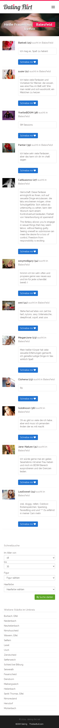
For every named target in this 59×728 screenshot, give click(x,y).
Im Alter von (10, 553)
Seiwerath (9, 669)
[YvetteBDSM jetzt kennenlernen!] (8, 115)
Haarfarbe (9, 584)
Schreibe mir (27, 62)
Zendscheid (10, 655)
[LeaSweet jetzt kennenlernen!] (8, 494)
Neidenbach (10, 621)
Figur (6, 573)
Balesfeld (47, 42)
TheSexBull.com (36, 724)
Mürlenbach (10, 708)
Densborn (9, 679)
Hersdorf (8, 703)
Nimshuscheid (11, 630)
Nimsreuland (10, 698)
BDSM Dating (21, 724)
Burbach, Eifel (11, 616)
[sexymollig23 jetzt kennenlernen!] (8, 263)
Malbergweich (11, 684)
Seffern (7, 640)
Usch (6, 650)
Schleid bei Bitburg (13, 664)
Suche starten (46, 597)
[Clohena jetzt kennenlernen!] (8, 382)
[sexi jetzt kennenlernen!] (8, 305)
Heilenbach (9, 689)
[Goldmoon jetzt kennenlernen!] (8, 411)
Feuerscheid (10, 674)
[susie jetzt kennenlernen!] (8, 74)
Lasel (6, 645)
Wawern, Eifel (11, 635)
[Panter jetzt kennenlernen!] (8, 148)
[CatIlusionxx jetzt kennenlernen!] (8, 182)
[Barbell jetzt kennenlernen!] (8, 45)
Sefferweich (10, 659)
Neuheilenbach (11, 625)
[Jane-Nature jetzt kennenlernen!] (8, 449)
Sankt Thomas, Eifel (14, 693)
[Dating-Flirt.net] (18, 7)
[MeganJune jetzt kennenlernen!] (8, 340)
